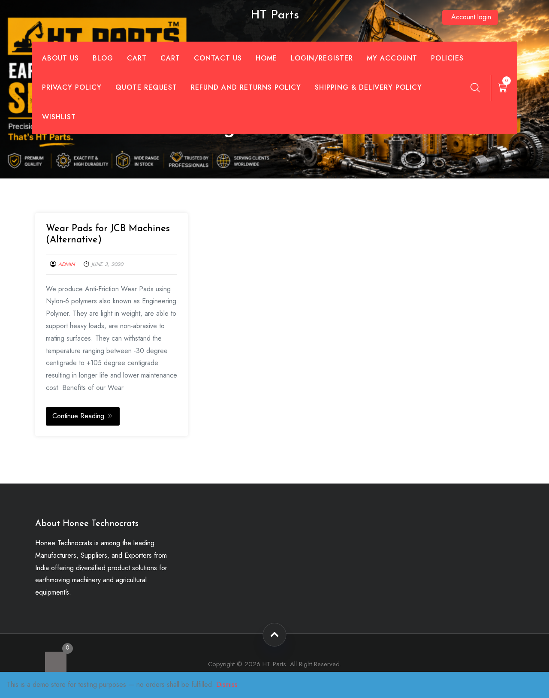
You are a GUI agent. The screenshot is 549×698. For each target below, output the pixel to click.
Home (266, 58)
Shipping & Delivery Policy (368, 87)
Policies (447, 58)
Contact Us (218, 58)
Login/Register (322, 58)
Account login (471, 17)
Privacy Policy (72, 87)
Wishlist (59, 117)
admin (66, 264)
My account (392, 58)
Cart (137, 58)
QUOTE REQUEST (146, 87)
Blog (103, 58)
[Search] (475, 87)
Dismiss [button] (227, 684)
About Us (60, 58)
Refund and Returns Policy (246, 87)
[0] (55, 662)
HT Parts (274, 15)
